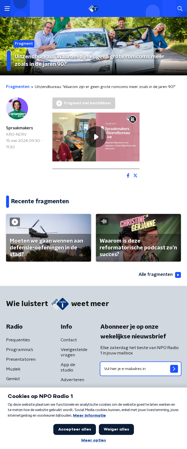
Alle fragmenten (156, 275)
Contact (69, 340)
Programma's (19, 350)
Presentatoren (21, 359)
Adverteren (72, 380)
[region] (96, 137)
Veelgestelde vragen (74, 352)
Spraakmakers (19, 128)
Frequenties (18, 340)
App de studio (68, 367)
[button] (7, 8)
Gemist (13, 379)
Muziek (13, 369)
